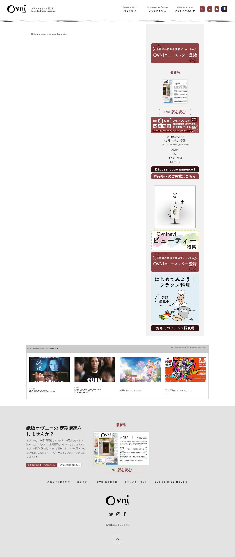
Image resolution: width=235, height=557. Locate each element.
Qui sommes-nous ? (171, 482)
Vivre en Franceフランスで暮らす (185, 9)
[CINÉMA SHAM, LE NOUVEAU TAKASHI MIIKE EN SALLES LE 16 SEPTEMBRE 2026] (87, 396)
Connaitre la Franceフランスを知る (157, 9)
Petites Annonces (175, 140)
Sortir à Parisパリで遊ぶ (130, 9)
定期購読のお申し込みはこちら (41, 465)
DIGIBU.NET (53, 349)
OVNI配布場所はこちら (70, 465)
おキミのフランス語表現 (175, 328)
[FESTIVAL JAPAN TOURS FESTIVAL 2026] (178, 396)
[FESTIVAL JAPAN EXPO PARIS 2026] (130, 396)
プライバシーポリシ (136, 482)
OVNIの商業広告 (107, 482)
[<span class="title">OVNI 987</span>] (175, 91)
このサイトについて (58, 482)
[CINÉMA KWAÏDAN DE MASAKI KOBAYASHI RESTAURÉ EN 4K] (42, 396)
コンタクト (83, 482)
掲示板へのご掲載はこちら (175, 176)
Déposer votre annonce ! (175, 169)
